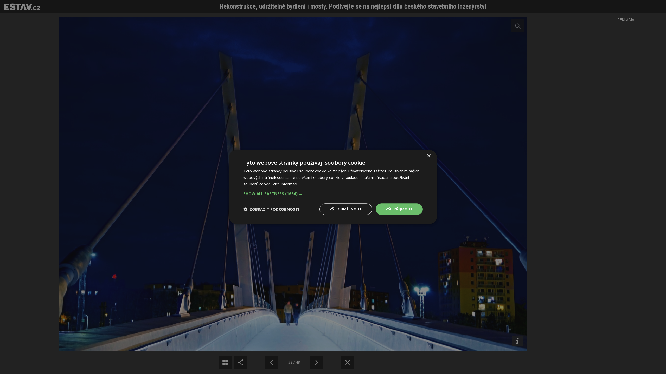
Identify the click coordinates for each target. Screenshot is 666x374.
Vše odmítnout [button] (346, 208)
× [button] (429, 156)
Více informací (285, 183)
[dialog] (333, 187)
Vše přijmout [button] (399, 208)
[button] (333, 193)
